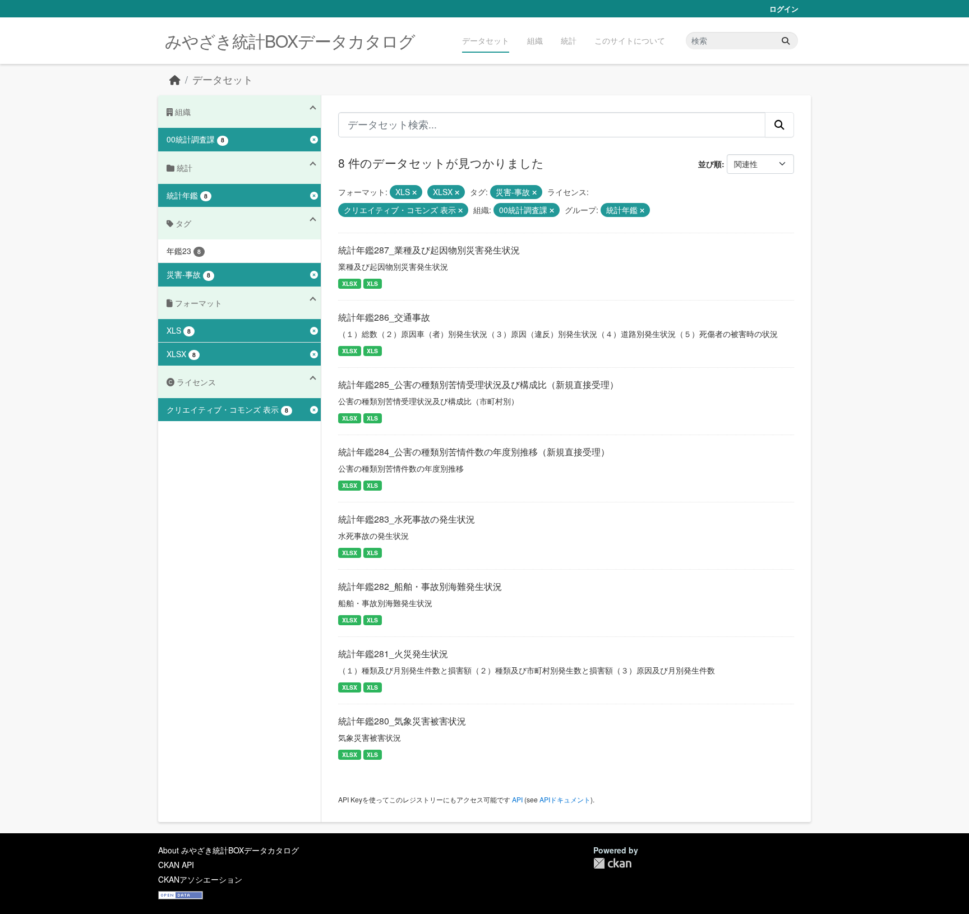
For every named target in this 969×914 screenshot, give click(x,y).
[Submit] (785, 40)
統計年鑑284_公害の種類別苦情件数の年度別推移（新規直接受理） (474, 451)
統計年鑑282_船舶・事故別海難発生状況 (420, 586)
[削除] (414, 192)
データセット (485, 40)
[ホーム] (175, 79)
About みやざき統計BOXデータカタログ (228, 850)
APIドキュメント (564, 799)
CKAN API (176, 864)
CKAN (612, 863)
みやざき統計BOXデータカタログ (290, 41)
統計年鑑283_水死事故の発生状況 (406, 519)
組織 (535, 40)
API (517, 799)
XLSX (349, 283)
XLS (372, 283)
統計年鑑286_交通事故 (384, 317)
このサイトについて (629, 40)
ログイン (784, 8)
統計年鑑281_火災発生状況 (393, 653)
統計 (568, 40)
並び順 (710, 163)
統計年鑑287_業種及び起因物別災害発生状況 (429, 249)
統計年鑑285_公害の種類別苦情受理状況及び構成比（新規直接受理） (478, 384)
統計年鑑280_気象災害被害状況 (402, 720)
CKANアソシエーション (200, 879)
